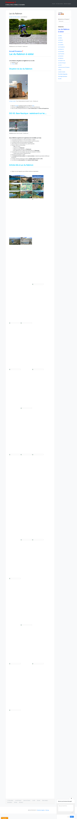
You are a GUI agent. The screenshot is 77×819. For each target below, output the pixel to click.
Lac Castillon (60, 44)
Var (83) (16, 105)
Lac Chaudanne (61, 47)
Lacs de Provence (18, 800)
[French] (60, 14)
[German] (61, 14)
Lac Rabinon (60, 58)
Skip (68, 816)
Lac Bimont (60, 40)
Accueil (53, 3)
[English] (58, 14)
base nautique (45, 800)
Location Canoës (61, 71)
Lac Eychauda (61, 51)
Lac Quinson (60, 56)
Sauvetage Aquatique (62, 76)
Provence (21, 802)
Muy (33, 105)
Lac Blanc (60, 38)
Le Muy (16, 802)
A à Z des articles (59, 3)
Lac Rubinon (10, 802)
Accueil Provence (16, 51)
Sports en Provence (26, 800)
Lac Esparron (61, 49)
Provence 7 (11, 2)
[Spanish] (63, 14)
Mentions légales (67, 3)
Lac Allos (60, 35)
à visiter (39, 800)
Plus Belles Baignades (62, 74)
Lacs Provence (61, 53)
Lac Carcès (60, 42)
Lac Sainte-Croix (61, 60)
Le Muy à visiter (12, 101)
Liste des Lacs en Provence (63, 67)
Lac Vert (60, 65)
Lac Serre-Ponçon (62, 62)
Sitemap (47, 810)
